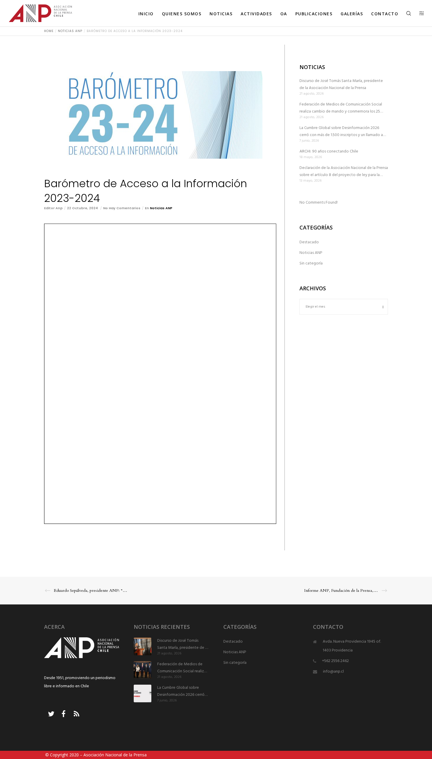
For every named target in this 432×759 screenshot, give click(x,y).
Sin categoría (311, 263)
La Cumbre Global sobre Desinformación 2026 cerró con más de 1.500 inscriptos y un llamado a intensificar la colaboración (341, 132)
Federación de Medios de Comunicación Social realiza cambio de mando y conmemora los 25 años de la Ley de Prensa (340, 108)
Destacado (309, 242)
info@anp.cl (333, 671)
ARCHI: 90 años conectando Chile (328, 151)
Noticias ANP (161, 208)
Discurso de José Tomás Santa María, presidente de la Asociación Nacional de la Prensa (341, 84)
